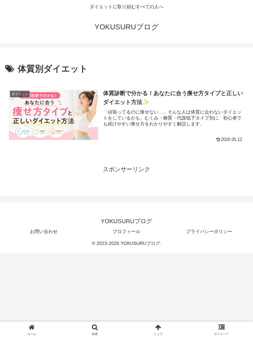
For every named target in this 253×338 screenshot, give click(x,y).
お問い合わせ (44, 231)
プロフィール (126, 231)
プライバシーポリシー (209, 231)
